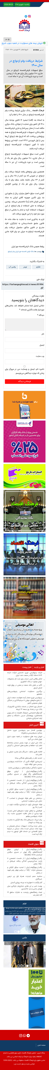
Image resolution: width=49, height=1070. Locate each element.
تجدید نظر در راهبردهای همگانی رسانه (28, 758)
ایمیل (41, 345)
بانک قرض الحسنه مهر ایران (25, 251)
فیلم (24, 903)
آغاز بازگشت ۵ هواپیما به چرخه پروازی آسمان (26, 882)
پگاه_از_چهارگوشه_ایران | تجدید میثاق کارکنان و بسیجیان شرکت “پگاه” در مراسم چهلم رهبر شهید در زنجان (24, 792)
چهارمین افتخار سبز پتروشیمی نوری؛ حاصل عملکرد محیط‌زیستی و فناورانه (24, 732)
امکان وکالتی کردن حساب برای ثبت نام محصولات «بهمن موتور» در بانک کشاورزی (24, 680)
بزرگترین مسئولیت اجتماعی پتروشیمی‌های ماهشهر (24, 693)
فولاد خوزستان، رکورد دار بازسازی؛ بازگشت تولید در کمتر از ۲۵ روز (24, 806)
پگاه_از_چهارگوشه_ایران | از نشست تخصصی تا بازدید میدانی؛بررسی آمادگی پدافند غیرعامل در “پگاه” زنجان (24, 783)
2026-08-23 (8, 4)
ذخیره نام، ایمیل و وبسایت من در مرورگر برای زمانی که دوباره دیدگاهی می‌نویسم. (24, 371)
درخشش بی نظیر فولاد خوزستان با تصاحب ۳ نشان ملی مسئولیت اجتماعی (24, 800)
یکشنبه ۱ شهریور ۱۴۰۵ (22, 4)
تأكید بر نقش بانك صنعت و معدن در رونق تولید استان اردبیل (24, 686)
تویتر (25, 267)
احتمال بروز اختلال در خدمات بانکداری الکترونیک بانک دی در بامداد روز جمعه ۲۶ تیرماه (24, 708)
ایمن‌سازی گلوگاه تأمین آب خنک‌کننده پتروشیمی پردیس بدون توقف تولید (24, 763)
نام (43, 334)
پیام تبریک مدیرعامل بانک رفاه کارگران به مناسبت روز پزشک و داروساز (24, 821)
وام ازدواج (11, 251)
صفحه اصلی (41, 1045)
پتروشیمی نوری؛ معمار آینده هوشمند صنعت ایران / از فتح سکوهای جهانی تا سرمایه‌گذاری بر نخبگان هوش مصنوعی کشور (24, 700)
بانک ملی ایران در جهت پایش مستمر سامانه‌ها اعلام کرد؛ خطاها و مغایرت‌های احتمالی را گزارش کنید (24, 745)
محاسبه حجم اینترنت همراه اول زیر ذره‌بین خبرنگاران (24, 878)
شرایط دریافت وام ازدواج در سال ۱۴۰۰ (26, 63)
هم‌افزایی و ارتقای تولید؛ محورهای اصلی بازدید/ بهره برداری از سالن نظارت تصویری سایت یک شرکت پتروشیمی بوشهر (24, 813)
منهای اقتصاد (33, 844)
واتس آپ (12, 267)
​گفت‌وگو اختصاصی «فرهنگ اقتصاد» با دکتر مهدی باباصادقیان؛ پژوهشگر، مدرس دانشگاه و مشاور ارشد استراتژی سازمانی (24, 715)
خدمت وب (17, 1064)
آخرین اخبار (34, 725)
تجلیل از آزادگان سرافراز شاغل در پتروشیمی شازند (25, 767)
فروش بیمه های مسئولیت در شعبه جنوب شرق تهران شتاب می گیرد (24, 738)
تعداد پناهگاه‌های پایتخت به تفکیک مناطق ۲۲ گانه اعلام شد (24, 894)
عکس (24, 937)
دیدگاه (40, 315)
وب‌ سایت (40, 356)
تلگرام (38, 267)
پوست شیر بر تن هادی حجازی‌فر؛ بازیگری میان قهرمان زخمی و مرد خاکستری (24, 887)
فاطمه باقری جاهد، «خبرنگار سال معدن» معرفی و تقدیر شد (24, 753)
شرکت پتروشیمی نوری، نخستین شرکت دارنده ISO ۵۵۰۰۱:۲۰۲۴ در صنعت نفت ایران (24, 674)
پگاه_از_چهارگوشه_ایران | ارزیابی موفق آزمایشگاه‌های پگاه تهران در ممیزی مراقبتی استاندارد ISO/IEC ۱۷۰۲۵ (24, 774)
